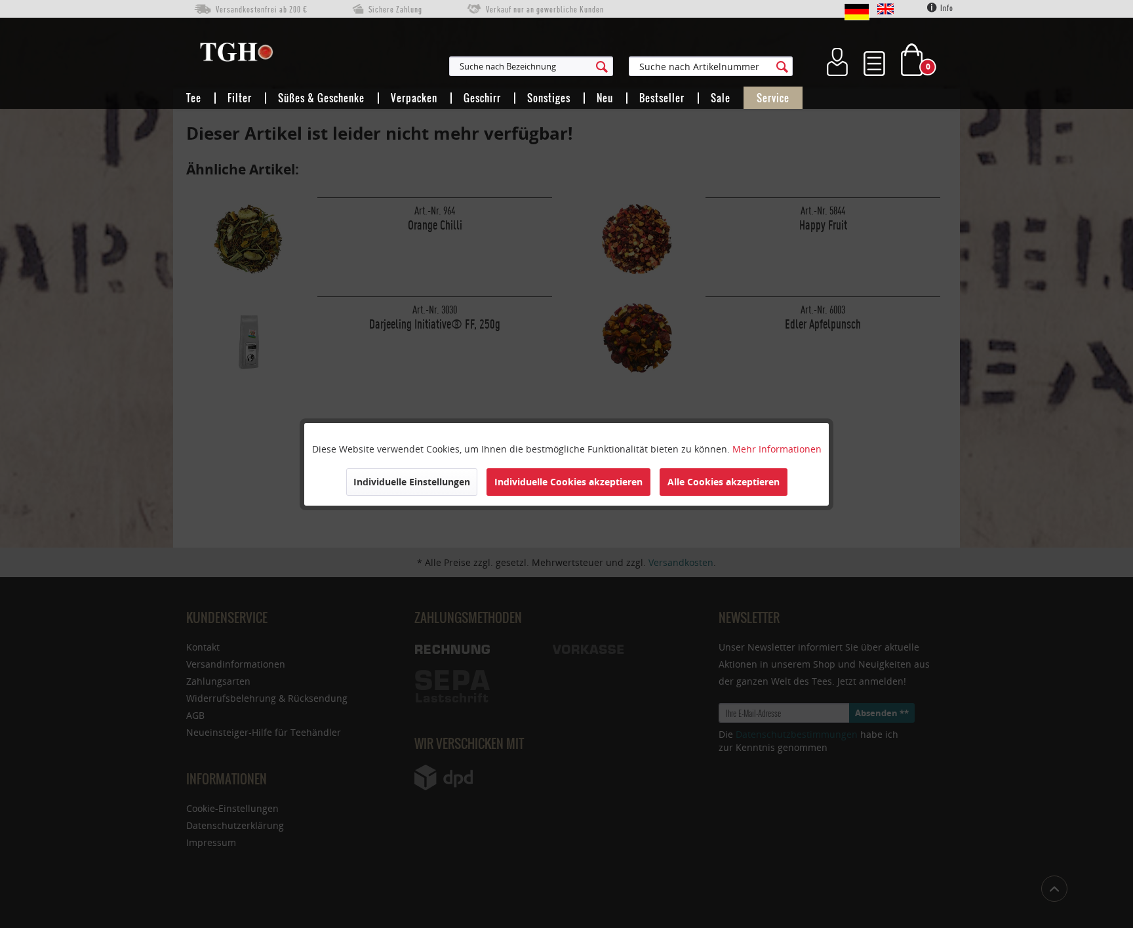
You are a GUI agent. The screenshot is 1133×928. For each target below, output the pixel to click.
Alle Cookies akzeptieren (723, 481)
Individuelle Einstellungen (411, 481)
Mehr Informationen (777, 449)
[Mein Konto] (837, 59)
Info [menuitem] (945, 8)
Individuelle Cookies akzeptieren (568, 481)
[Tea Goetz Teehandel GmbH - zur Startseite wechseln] (236, 55)
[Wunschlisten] (874, 59)
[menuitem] (595, 66)
